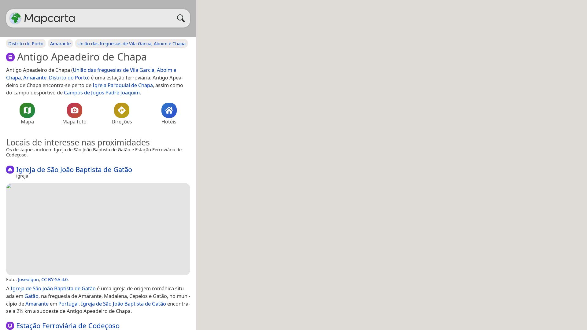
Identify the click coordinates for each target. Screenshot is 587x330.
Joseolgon (28, 279)
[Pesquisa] (182, 18)
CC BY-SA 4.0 (54, 279)
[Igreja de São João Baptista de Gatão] (98, 229)
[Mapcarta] (15, 18)
